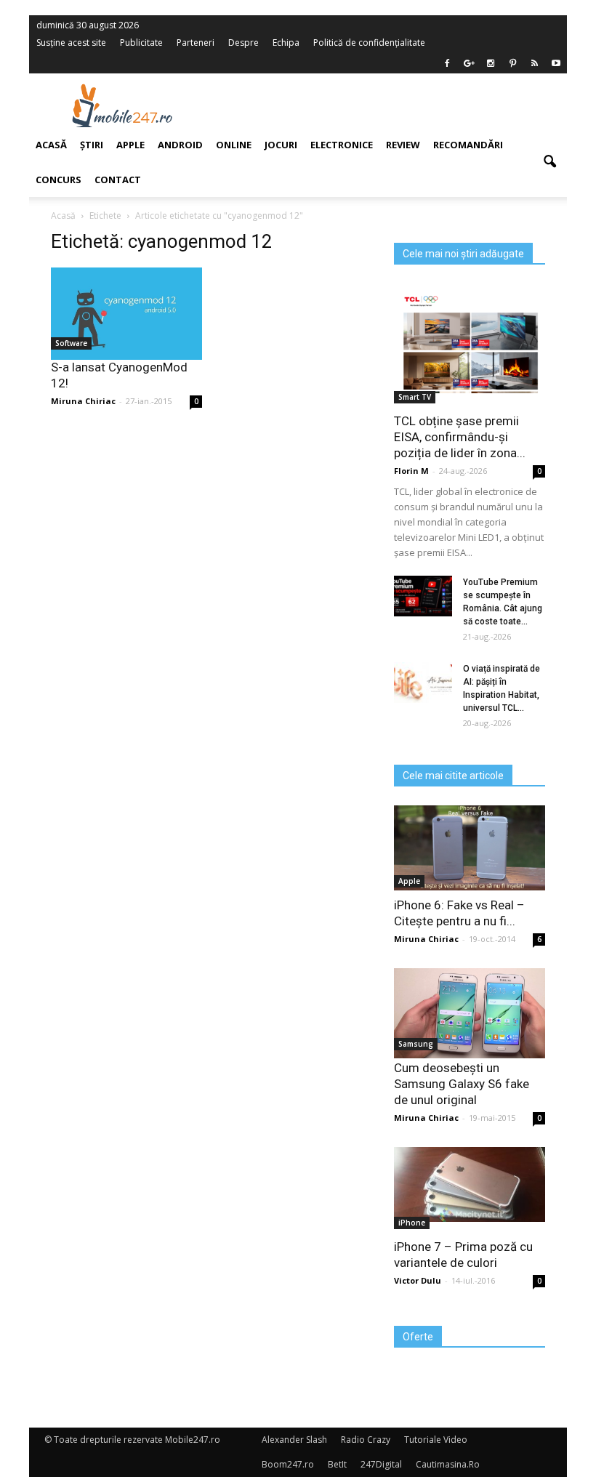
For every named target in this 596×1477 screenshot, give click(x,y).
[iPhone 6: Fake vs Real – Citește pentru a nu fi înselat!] (469, 847)
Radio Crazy (365, 1439)
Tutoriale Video (435, 1439)
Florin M (411, 470)
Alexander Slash (294, 1439)
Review (403, 144)
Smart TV (414, 397)
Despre (243, 42)
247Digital (381, 1464)
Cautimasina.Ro (448, 1464)
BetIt (337, 1464)
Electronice (341, 144)
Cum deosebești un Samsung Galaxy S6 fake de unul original (461, 1084)
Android (180, 144)
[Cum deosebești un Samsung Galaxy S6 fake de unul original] (469, 1013)
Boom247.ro (288, 1464)
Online (233, 144)
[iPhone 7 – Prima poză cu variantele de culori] (469, 1184)
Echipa (286, 42)
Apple (409, 881)
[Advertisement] (391, 105)
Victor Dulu (417, 1280)
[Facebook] (447, 63)
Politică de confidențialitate (369, 42)
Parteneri (195, 42)
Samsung (415, 1044)
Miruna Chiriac (426, 938)
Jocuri (281, 144)
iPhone (411, 1223)
